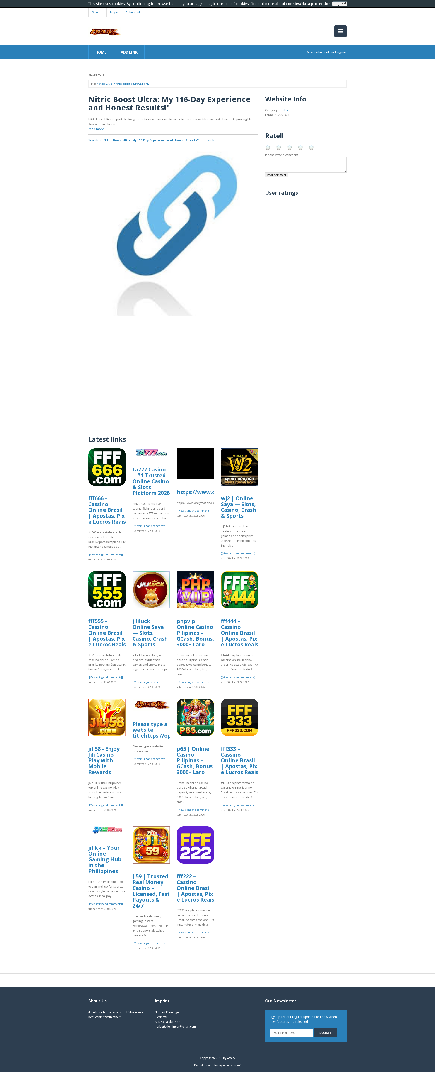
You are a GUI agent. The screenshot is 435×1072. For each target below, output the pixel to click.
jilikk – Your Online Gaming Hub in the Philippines (104, 859)
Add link (129, 52)
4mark (231, 1058)
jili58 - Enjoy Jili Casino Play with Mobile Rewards (104, 760)
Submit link (133, 12)
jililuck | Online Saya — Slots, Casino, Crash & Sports (150, 632)
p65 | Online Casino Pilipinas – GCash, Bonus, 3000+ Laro (195, 760)
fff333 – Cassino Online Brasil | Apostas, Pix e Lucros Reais (239, 760)
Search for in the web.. (151, 140)
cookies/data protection (308, 3)
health (283, 110)
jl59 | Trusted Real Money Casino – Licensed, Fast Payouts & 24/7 (151, 891)
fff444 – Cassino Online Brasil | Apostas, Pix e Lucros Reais (239, 632)
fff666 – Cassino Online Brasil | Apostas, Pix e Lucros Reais (107, 510)
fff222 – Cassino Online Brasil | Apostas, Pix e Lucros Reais (195, 888)
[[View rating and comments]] (105, 554)
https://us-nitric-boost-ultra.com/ (123, 84)
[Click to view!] (173, 230)
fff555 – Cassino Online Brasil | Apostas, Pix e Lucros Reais (107, 632)
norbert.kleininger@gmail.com (175, 1026)
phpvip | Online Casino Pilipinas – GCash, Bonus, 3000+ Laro (195, 632)
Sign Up (97, 12)
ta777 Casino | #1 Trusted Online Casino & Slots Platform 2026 (151, 481)
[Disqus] (173, 372)
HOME (100, 52)
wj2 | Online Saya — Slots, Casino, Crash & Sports (238, 507)
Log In (114, 12)
